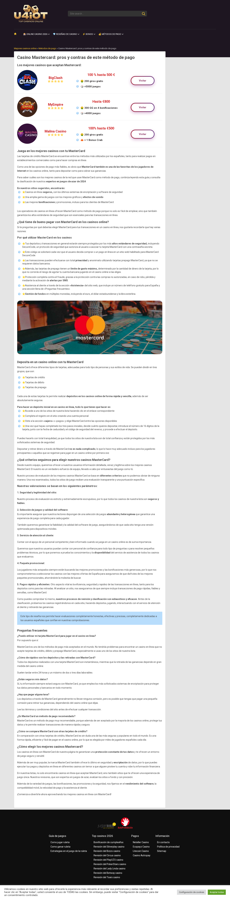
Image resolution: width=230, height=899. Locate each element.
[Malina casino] (27, 144)
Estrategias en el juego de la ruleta (69, 851)
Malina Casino (55, 131)
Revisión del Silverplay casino (109, 846)
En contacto (163, 842)
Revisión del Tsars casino (107, 877)
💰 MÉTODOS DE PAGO (109, 34)
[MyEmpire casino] (27, 117)
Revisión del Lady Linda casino (109, 868)
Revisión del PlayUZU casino (108, 859)
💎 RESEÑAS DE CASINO (65, 34)
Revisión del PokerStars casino (110, 864)
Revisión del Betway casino (108, 873)
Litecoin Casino (141, 851)
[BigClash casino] (27, 91)
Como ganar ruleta (60, 846)
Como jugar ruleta (60, 842)
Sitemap (161, 851)
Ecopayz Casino (141, 846)
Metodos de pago (47, 48)
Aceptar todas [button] (217, 892)
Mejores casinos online (25, 48)
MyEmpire (55, 105)
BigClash (55, 78)
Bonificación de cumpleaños (108, 842)
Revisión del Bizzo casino (107, 851)
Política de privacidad (168, 846)
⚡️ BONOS (88, 34)
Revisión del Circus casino (107, 855)
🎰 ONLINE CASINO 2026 (35, 34)
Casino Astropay (141, 855)
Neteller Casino (141, 842)
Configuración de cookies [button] (191, 892)
